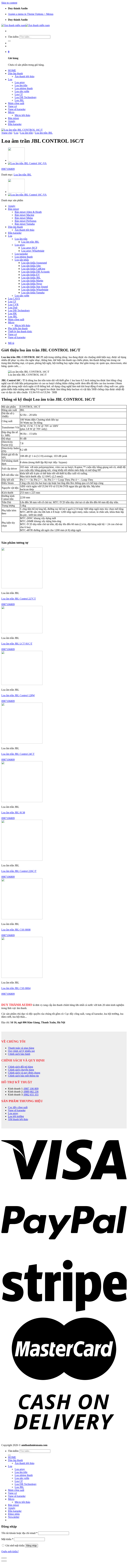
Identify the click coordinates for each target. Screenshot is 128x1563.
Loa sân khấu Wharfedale (34, 289)
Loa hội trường (16, 1116)
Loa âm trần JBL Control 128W (18, 695)
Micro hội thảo (22, 115)
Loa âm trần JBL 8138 (13, 812)
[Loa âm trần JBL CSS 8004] (21, 977)
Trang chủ (6, 132)
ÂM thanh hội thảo (18, 1119)
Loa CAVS (14, 298)
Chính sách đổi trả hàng (20, 1066)
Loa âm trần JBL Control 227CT (18, 598)
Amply (11, 121)
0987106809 (8, 169)
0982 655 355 (30, 1094)
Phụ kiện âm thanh (18, 328)
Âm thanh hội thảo (24, 76)
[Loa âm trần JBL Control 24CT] (21, 742)
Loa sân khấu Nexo (31, 283)
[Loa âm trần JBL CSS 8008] (21, 918)
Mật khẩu (7, 1539)
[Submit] (9, 40)
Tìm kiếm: (13, 36)
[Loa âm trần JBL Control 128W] (16, 160)
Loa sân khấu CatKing (33, 268)
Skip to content (9, 2)
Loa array (20, 82)
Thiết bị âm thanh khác (20, 331)
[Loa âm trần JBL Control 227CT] (21, 587)
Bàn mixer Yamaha (25, 223)
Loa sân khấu (22, 259)
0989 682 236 (30, 1091)
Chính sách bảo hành (19, 1054)
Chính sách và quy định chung (24, 1072)
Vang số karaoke (17, 109)
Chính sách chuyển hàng (21, 1069)
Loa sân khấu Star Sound (34, 286)
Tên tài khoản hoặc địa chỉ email (19, 1533)
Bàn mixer (13, 118)
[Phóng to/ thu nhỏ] (5, 1558)
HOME (12, 70)
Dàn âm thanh (15, 73)
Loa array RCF (29, 247)
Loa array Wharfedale (32, 250)
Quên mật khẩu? (10, 1551)
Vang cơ (12, 106)
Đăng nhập (31, 1545)
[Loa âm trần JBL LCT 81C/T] (21, 632)
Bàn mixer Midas (24, 218)
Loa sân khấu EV (30, 274)
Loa (10, 79)
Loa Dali (12, 307)
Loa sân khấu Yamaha (32, 292)
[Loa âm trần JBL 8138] (21, 801)
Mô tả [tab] (11, 343)
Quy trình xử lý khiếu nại (21, 1051)
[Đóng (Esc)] (2, 1558)
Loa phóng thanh (24, 88)
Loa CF (19, 94)
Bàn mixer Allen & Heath (28, 212)
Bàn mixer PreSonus (25, 220)
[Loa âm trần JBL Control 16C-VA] (27, 163)
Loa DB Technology (25, 97)
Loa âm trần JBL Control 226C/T (18, 871)
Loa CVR (13, 304)
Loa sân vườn (22, 91)
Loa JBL (19, 100)
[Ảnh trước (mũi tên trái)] (2, 1561)
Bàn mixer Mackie (24, 215)
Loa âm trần (21, 85)
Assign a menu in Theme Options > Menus (30, 14)
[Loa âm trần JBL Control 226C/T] (21, 859)
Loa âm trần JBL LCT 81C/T (16, 643)
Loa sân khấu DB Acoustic (35, 271)
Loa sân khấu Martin (32, 280)
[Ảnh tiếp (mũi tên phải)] (5, 1561)
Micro (11, 112)
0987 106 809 (30, 1088)
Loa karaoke (21, 253)
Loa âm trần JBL (44, 132)
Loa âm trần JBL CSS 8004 (15, 988)
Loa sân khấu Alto (31, 265)
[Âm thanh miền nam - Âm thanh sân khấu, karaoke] (25, 25)
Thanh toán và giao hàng (21, 1048)
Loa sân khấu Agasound (34, 262)
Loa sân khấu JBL (31, 277)
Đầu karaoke (15, 124)
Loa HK (12, 313)
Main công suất (16, 103)
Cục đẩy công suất (18, 1107)
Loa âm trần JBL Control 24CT (17, 754)
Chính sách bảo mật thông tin (23, 1075)
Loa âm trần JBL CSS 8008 (15, 929)
